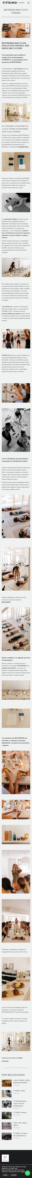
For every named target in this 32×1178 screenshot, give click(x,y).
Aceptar (5, 1175)
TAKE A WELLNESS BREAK (20, 1124)
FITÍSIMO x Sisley (19, 1091)
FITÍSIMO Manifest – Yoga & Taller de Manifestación (20, 1103)
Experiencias (6, 28)
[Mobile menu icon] (28, 3)
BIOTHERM (18, 68)
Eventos (5, 25)
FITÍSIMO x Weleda (19, 1112)
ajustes (23, 1171)
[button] (27, 1173)
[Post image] (7, 1083)
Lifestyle (5, 30)
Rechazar (14, 1175)
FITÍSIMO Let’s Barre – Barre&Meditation (21, 1135)
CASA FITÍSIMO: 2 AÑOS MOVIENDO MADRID (21, 1082)
